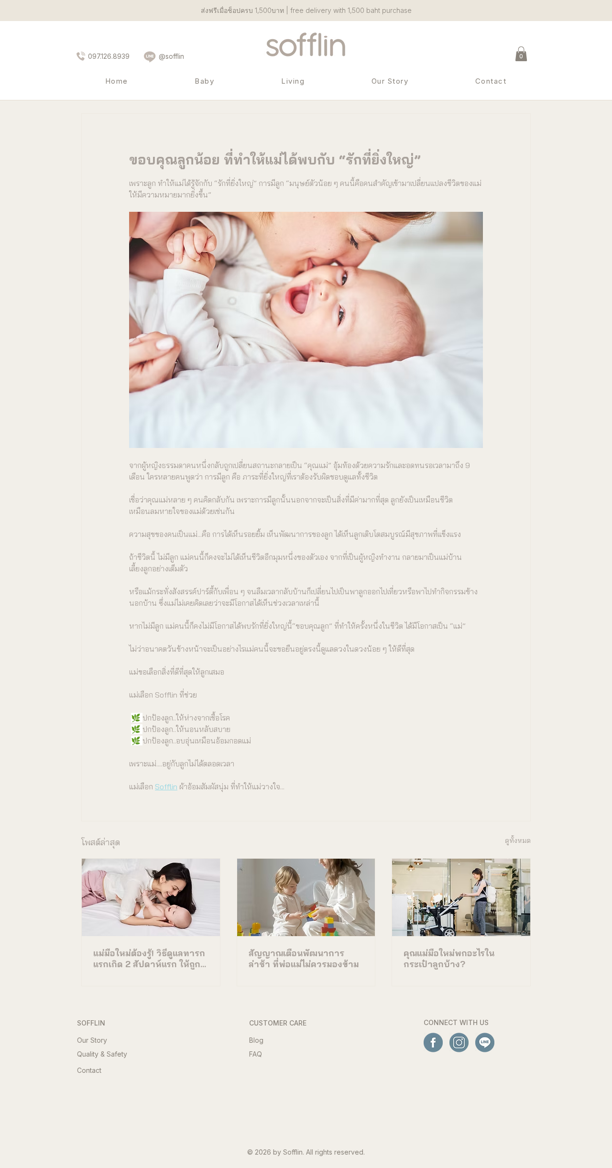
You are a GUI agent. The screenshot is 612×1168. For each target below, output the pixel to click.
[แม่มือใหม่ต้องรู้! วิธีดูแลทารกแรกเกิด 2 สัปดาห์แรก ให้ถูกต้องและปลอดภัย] (151, 897)
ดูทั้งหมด (518, 840)
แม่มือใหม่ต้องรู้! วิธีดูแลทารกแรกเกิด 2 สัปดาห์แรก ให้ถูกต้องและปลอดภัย (149, 959)
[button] (521, 53)
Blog (256, 1040)
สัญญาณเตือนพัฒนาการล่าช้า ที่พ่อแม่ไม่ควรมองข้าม (304, 959)
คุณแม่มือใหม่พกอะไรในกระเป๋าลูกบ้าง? (449, 959)
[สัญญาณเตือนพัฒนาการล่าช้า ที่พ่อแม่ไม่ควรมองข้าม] (306, 897)
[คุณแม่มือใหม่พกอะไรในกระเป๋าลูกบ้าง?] (461, 897)
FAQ (255, 1054)
